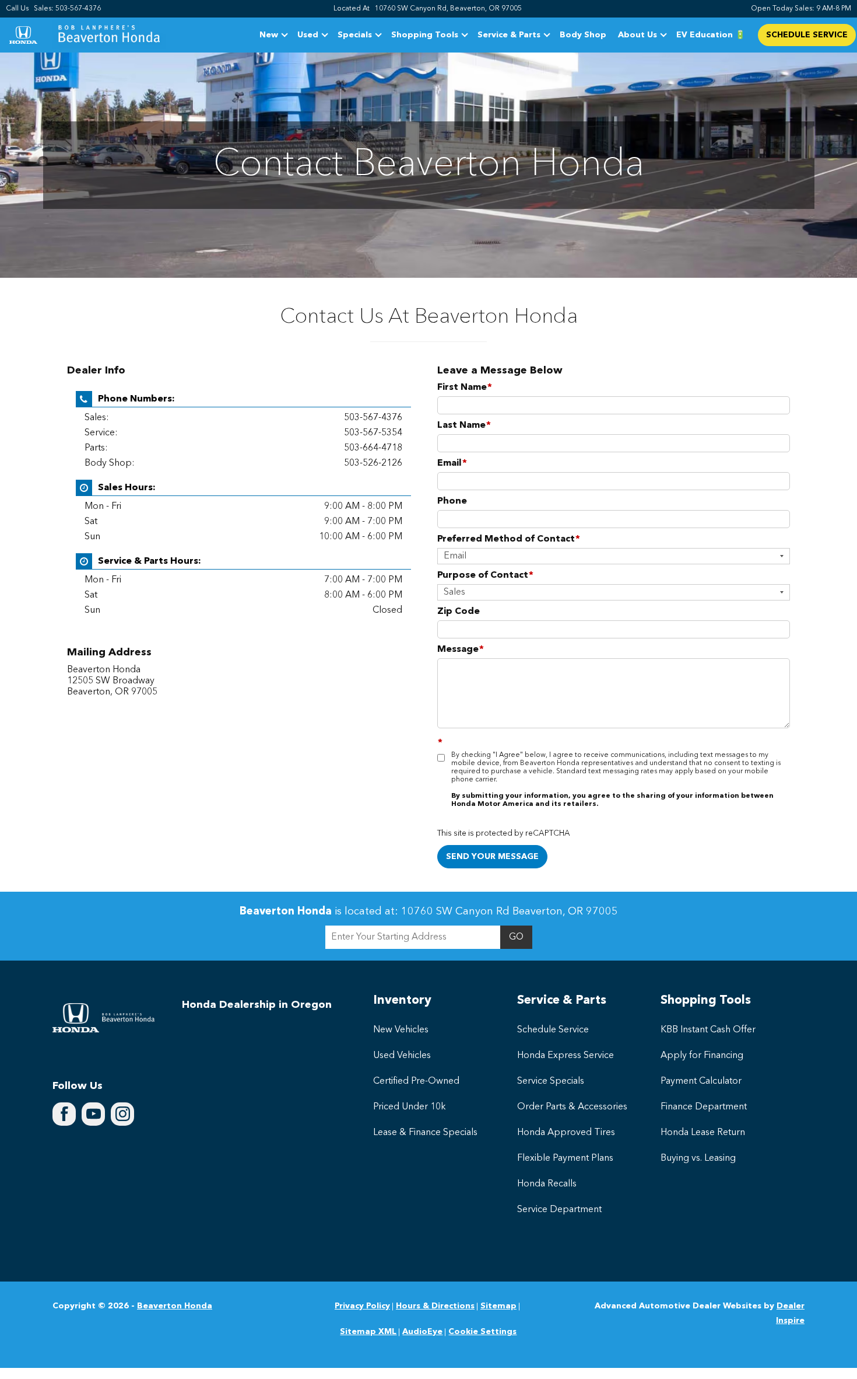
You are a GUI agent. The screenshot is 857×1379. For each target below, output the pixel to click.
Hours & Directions (435, 1306)
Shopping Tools (424, 37)
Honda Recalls (547, 1184)
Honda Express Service (565, 1055)
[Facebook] (64, 1114)
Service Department (559, 1209)
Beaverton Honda (174, 1306)
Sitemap (498, 1306)
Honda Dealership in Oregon (257, 1005)
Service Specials (550, 1081)
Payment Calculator (701, 1081)
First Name (464, 387)
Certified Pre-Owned (416, 1081)
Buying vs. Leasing (698, 1158)
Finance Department (704, 1107)
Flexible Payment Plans (565, 1158)
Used (307, 35)
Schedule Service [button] (807, 35)
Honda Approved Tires (566, 1132)
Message (460, 649)
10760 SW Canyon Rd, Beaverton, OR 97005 (448, 8)
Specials (355, 35)
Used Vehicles (402, 1055)
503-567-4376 (373, 418)
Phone (452, 501)
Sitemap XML (368, 1332)
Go (516, 937)
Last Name (464, 425)
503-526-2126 (373, 463)
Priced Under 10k (409, 1107)
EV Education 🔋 (710, 35)
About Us (637, 35)
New (268, 35)
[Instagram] (122, 1114)
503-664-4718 (373, 448)
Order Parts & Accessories (572, 1107)
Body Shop (583, 35)
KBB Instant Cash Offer (708, 1030)
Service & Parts (508, 37)
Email (452, 463)
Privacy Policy (362, 1306)
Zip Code (458, 611)
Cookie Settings (482, 1332)
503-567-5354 (373, 433)
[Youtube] (93, 1114)
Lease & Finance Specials (425, 1132)
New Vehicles (400, 1030)
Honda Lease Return (703, 1132)
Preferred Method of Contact (508, 539)
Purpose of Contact (485, 575)
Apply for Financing (702, 1055)
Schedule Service (553, 1030)
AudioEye (422, 1332)
